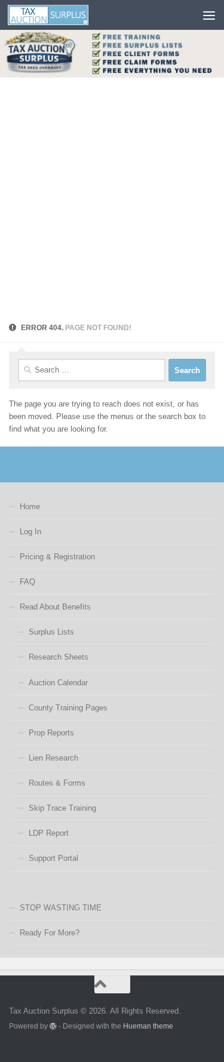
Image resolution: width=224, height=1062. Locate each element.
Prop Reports (51, 732)
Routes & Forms (57, 782)
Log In (30, 531)
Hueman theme (148, 1026)
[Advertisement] (112, 195)
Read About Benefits (55, 606)
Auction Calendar (58, 682)
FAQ (27, 581)
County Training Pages (68, 707)
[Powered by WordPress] (53, 1026)
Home (30, 506)
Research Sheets (58, 656)
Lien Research (53, 757)
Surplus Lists (51, 631)
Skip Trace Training (62, 808)
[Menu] (209, 15)
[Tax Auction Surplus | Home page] (61, 15)
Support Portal (53, 858)
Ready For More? (49, 932)
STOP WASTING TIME (61, 907)
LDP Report (49, 833)
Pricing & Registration (57, 556)
